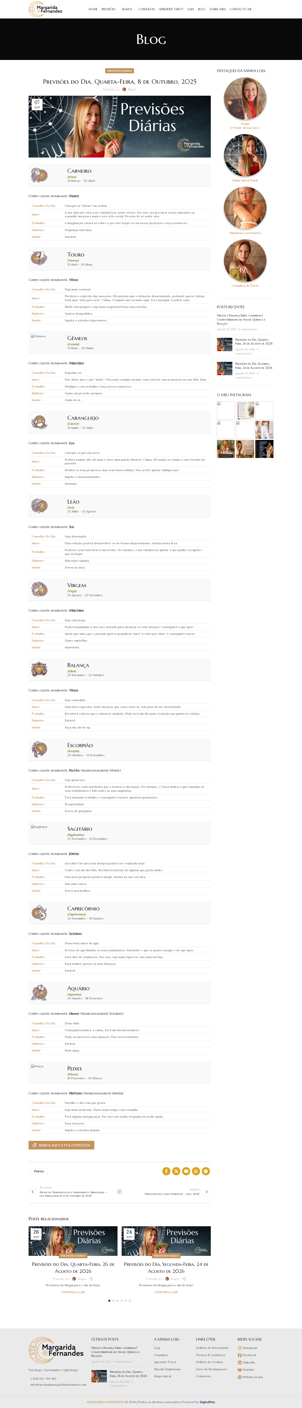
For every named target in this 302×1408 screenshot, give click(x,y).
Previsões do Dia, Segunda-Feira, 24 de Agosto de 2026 (253, 366)
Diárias (39, 1171)
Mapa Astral (162, 1376)
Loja (157, 1348)
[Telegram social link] (206, 1171)
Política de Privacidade (212, 1348)
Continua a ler (73, 1292)
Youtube (248, 1369)
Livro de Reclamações (211, 1369)
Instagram (249, 1348)
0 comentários (247, 329)
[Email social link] (186, 1171)
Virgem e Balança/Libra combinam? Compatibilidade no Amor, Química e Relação (241, 319)
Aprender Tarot (165, 1362)
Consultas (161, 1355)
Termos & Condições (210, 1355)
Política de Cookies (209, 1362)
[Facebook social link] (166, 1171)
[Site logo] (46, 9)
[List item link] (57, 1378)
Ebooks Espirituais (167, 1369)
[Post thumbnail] (224, 346)
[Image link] (57, 1350)
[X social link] (176, 1171)
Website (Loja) (252, 1377)
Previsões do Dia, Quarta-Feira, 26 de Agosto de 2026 (254, 342)
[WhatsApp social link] (196, 1171)
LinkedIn (248, 1362)
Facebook (249, 1355)
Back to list (119, 1192)
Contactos (203, 1376)
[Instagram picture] (226, 410)
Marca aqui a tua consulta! (64, 1145)
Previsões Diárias (119, 70)
